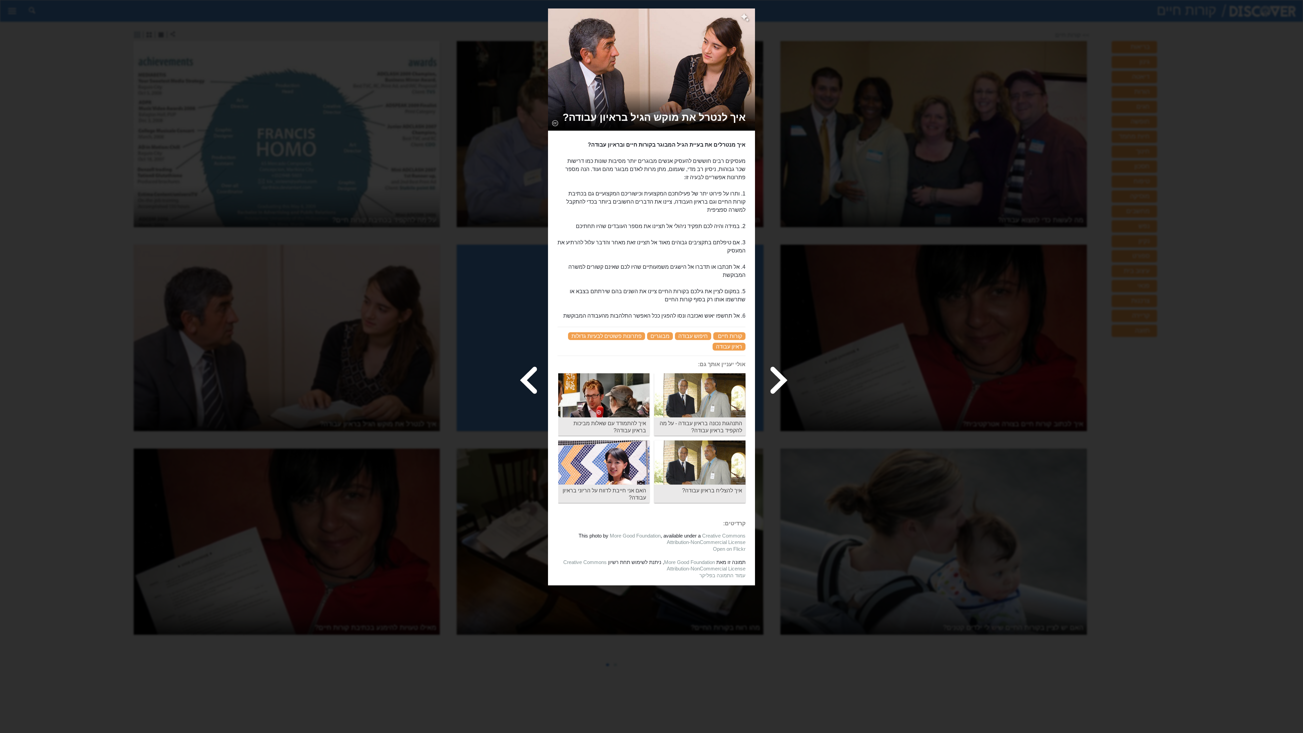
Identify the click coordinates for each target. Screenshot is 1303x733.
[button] (654, 117)
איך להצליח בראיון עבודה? (712, 490)
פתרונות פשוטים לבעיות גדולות (606, 336)
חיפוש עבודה (693, 336)
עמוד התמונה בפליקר (722, 575)
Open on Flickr (729, 549)
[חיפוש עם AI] (745, 18)
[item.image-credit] (555, 122)
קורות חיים (730, 336)
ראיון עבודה (729, 347)
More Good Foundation (635, 536)
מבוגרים (659, 336)
